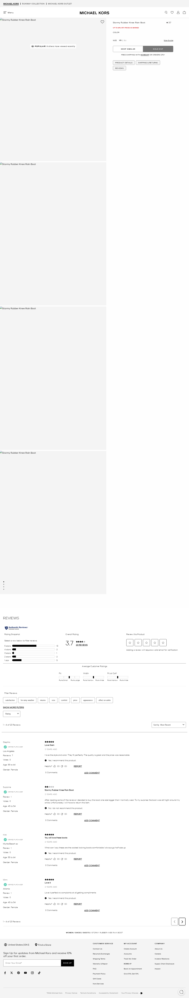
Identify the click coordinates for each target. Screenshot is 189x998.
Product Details (123, 62)
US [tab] (120, 40)
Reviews (119, 68)
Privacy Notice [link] (71, 993)
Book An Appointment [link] (133, 969)
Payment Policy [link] (99, 974)
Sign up (67, 963)
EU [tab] (125, 40)
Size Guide (168, 40)
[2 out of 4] (3, 584)
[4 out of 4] (3, 589)
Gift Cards (97, 979)
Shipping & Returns (148, 62)
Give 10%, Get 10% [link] (131, 974)
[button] (181, 992)
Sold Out (158, 49)
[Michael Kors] (94, 12)
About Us (158, 949)
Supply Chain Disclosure (164, 964)
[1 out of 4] (3, 581)
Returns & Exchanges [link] (101, 954)
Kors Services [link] (98, 983)
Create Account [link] (130, 949)
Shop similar (128, 49)
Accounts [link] (128, 954)
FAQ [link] (94, 969)
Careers (158, 954)
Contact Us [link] (97, 949)
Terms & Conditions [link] (88, 993)
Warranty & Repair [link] (100, 964)
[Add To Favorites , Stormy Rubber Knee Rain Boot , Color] (102, 22)
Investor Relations (162, 959)
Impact (157, 969)
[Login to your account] (178, 12)
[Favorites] (172, 12)
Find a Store (44, 944)
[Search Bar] (166, 12)
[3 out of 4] (3, 586)
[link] (4, 973)
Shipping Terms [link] (99, 959)
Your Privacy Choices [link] (130, 993)
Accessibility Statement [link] (108, 993)
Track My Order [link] (130, 959)
